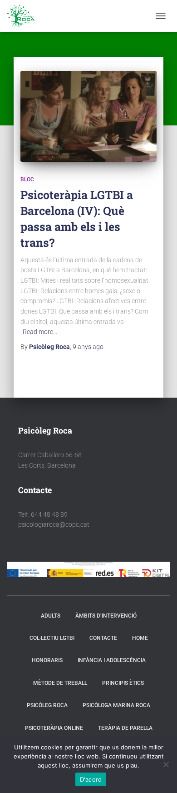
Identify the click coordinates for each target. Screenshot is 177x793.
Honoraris (47, 660)
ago (88, 346)
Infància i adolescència (112, 660)
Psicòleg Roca (47, 705)
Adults (50, 616)
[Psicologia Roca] (24, 16)
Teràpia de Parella (125, 728)
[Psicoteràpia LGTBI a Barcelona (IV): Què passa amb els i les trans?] (88, 116)
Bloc (27, 179)
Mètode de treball (60, 683)
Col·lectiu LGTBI (52, 638)
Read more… (40, 331)
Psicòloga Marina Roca (116, 705)
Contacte (103, 638)
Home (140, 638)
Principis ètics (123, 683)
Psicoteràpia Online (54, 728)
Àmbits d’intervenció (106, 616)
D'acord (91, 779)
